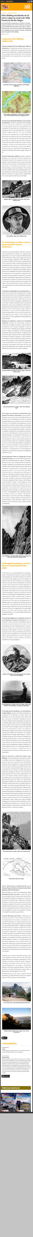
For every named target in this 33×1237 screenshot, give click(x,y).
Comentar (6, 1076)
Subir (5, 1038)
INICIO (2, 1)
